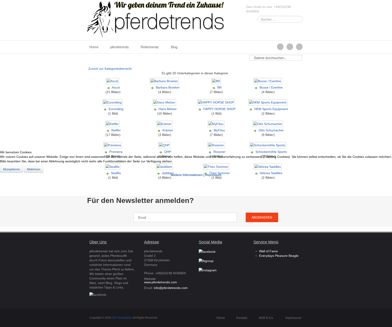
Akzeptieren (11, 169)
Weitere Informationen (187, 175)
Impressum (213, 175)
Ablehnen (33, 169)
